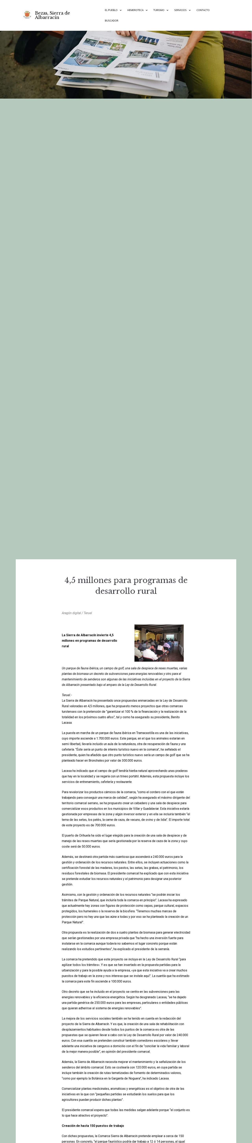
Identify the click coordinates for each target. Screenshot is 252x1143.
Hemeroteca (135, 10)
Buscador (111, 20)
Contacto (203, 10)
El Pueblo (111, 10)
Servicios (180, 10)
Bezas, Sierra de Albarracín (52, 15)
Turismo (158, 10)
